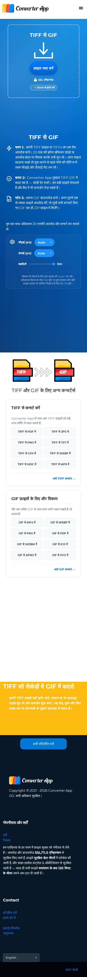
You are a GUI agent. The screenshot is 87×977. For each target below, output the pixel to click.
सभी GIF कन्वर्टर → (65, 569)
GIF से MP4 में (27, 522)
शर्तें (5, 835)
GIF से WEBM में (27, 544)
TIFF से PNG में (27, 442)
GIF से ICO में (60, 544)
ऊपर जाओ (72, 970)
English (11, 957)
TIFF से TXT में (60, 442)
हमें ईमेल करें (10, 913)
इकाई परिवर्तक (11, 928)
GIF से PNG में (27, 533)
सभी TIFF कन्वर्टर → (64, 478)
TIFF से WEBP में (60, 453)
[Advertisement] (43, 630)
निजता (7, 840)
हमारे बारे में (9, 918)
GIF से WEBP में (60, 522)
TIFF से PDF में (27, 431)
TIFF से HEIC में (27, 464)
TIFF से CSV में (27, 453)
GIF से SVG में (60, 555)
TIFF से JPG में (60, 431)
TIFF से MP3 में (60, 464)
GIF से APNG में (27, 555)
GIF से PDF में (60, 533)
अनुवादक (8, 933)
